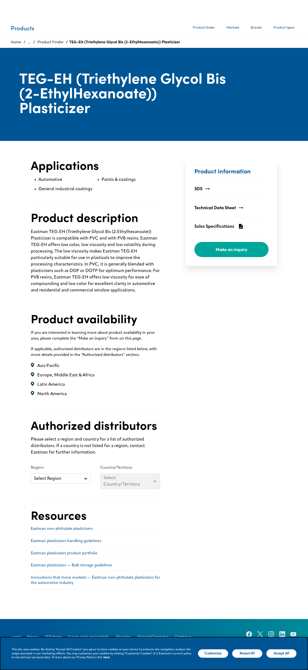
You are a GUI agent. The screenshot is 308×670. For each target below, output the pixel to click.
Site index (123, 636)
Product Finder (51, 41)
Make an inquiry (231, 249)
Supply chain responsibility (88, 636)
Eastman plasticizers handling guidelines (66, 541)
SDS (198, 188)
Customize (213, 653)
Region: (37, 468)
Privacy (32, 636)
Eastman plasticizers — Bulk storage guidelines (71, 565)
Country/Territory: (116, 468)
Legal (16, 636)
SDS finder (53, 636)
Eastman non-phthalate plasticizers (62, 529)
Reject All (247, 653)
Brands (256, 27)
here (106, 657)
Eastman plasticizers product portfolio (64, 553)
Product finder (204, 27)
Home (16, 41)
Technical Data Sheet (215, 207)
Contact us (183, 636)
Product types (284, 27)
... (29, 41)
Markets (232, 27)
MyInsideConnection (152, 636)
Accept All (281, 653)
